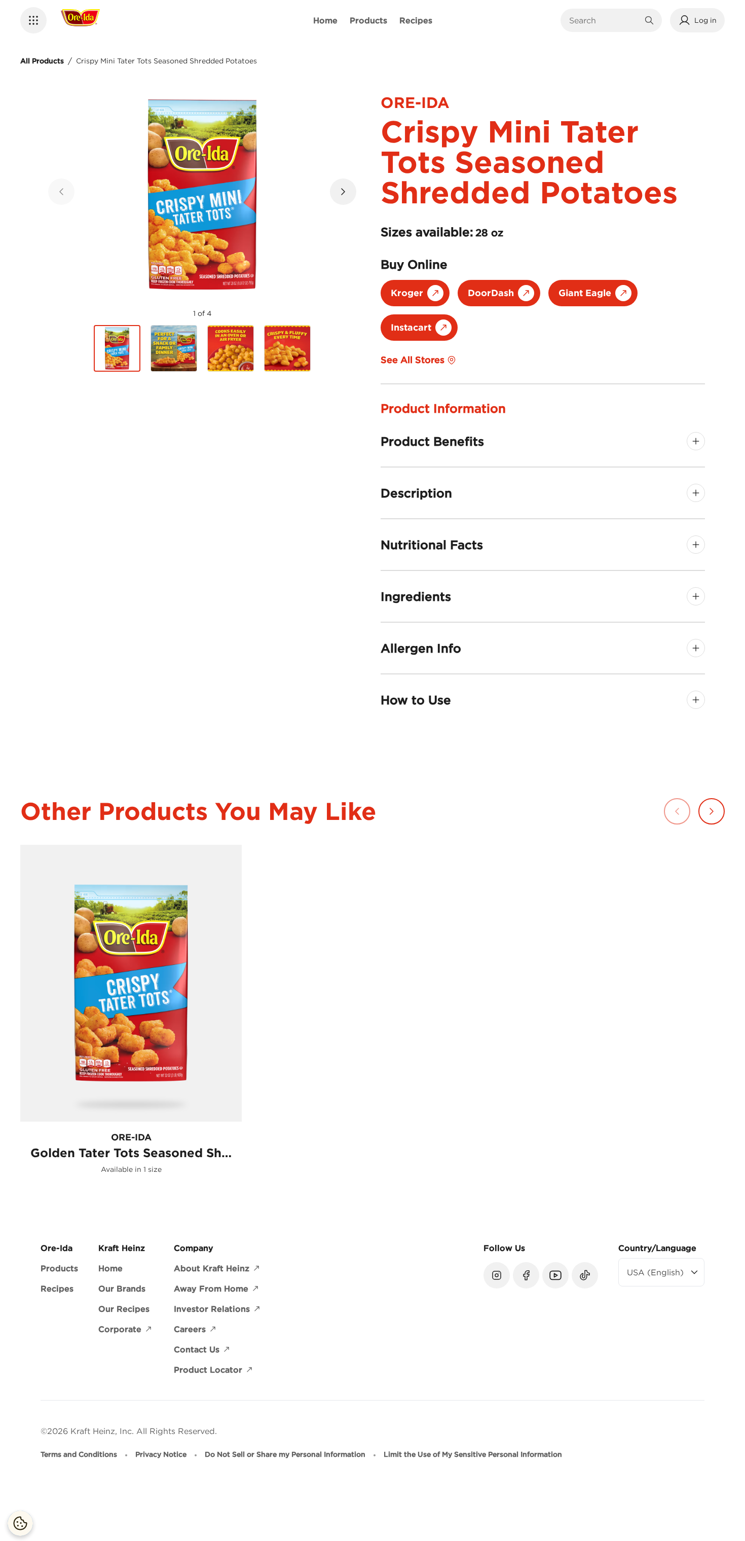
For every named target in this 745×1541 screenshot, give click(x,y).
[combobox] (603, 20)
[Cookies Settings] (20, 1523)
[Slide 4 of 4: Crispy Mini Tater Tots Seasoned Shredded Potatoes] (287, 348)
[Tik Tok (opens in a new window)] (585, 1275)
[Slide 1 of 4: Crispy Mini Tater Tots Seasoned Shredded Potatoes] (117, 349)
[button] (33, 20)
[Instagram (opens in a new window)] (496, 1275)
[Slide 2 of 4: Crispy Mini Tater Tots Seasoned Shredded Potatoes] (174, 348)
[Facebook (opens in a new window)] (526, 1275)
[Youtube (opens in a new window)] (555, 1275)
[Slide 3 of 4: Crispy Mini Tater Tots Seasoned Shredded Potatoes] (230, 348)
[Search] (649, 20)
